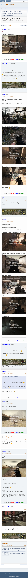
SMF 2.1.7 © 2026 (11, 575)
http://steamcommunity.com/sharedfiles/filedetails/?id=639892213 (13, 549)
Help (11, 573)
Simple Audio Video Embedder (14, 576)
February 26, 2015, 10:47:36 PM (7, 403)
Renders (5, 543)
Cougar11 (6, 507)
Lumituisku (6, 64)
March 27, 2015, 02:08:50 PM (7, 453)
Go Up (2, 565)
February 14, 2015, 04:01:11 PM (7, 65)
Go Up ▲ (21, 573)
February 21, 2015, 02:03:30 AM (7, 346)
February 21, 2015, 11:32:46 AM (7, 373)
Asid (4, 29)
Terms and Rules (16, 573)
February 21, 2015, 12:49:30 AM (7, 221)
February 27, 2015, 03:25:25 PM (7, 439)
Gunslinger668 (7, 437)
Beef (4, 198)
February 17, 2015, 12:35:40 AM (7, 96)
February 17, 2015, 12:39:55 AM (7, 200)
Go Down (3, 25)
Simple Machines (17, 575)
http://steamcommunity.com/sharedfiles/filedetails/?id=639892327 (13, 551)
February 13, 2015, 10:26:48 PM (9, 31)
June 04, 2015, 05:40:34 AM (7, 509)
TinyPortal (7, 573)
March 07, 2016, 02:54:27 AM (7, 545)
